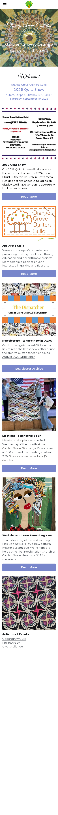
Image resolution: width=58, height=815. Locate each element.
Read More (29, 196)
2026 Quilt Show (29, 89)
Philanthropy (11, 642)
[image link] (29, 133)
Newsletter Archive (29, 368)
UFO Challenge (12, 646)
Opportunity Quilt (14, 638)
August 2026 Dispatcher (18, 356)
